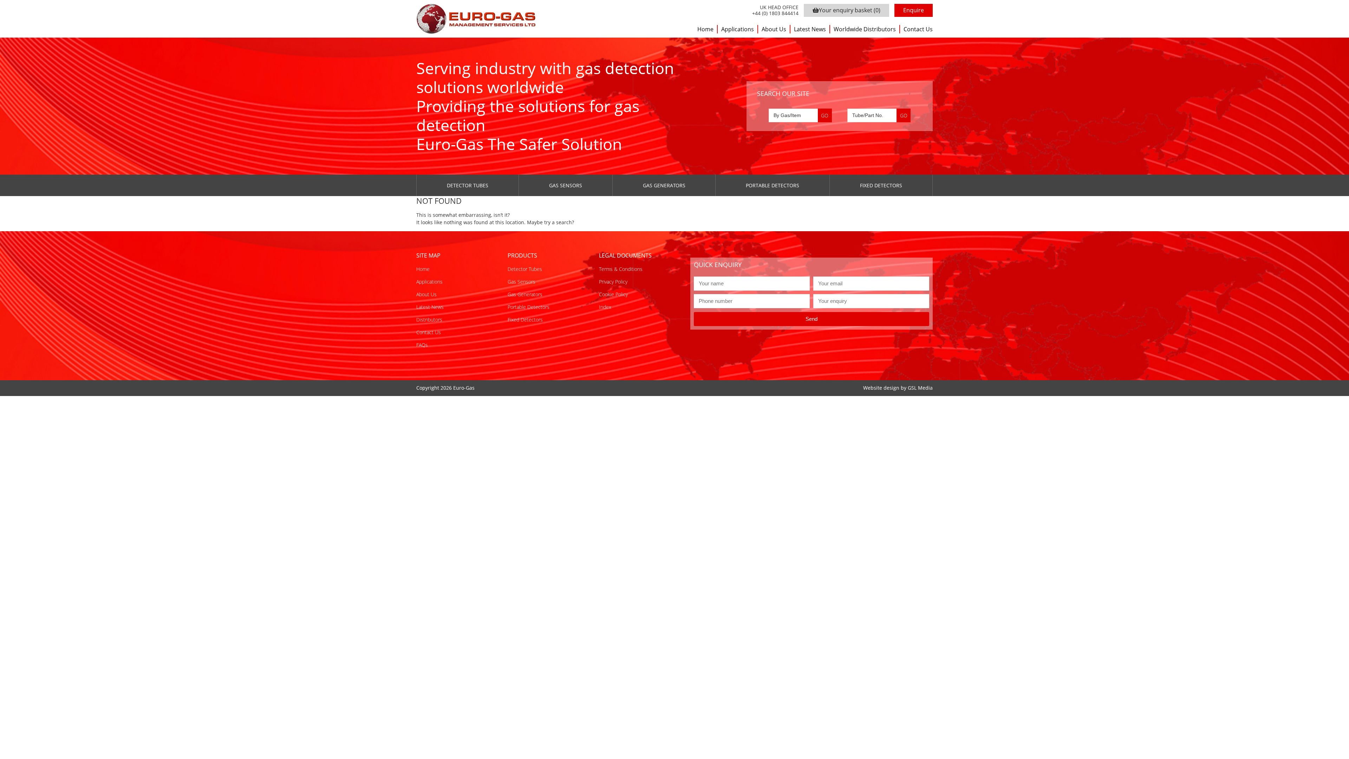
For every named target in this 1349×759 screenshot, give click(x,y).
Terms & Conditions (621, 269)
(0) (849, 10)
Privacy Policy (613, 281)
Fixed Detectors (881, 185)
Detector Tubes (467, 185)
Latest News (810, 29)
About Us (774, 29)
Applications (737, 29)
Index (605, 307)
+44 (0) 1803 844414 (775, 14)
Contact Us (918, 29)
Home (705, 29)
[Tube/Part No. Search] (879, 115)
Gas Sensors (565, 185)
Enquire (913, 10)
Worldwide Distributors (865, 29)
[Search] (825, 115)
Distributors (429, 319)
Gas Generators (664, 185)
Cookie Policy (613, 294)
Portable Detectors (772, 185)
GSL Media (920, 387)
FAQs (422, 345)
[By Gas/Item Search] (800, 115)
